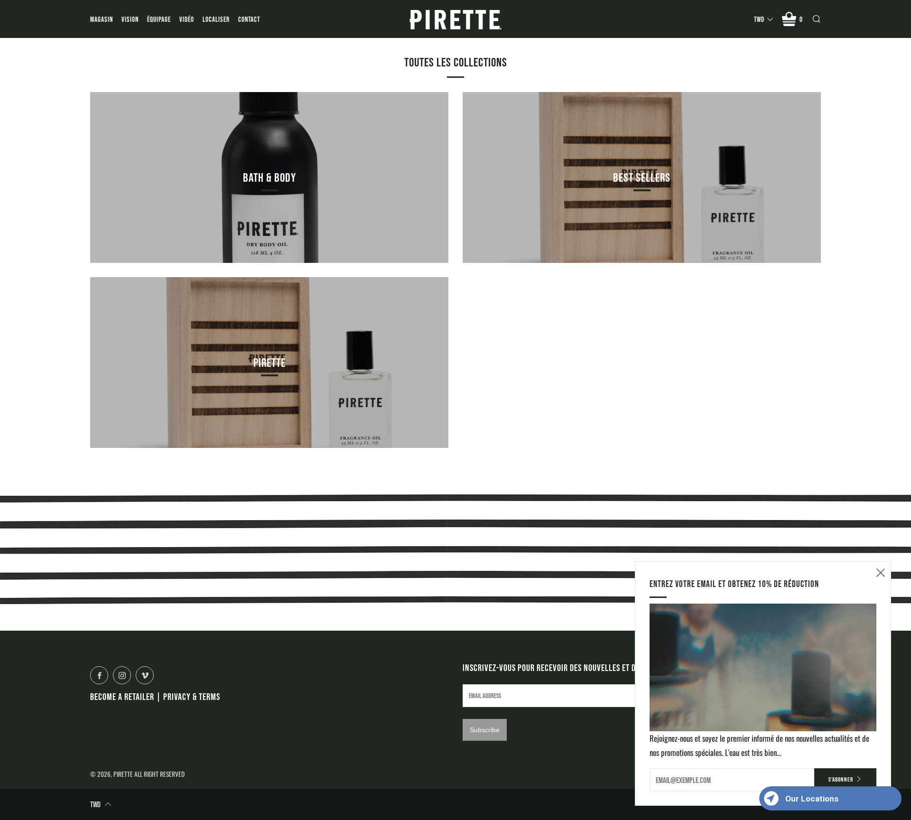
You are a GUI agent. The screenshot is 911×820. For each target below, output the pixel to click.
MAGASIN (101, 19)
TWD (759, 19)
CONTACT (249, 19)
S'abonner (840, 779)
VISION (130, 19)
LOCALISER (216, 19)
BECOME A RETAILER (122, 696)
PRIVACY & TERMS (191, 696)
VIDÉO (186, 19)
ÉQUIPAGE (159, 19)
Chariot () (801, 19)
